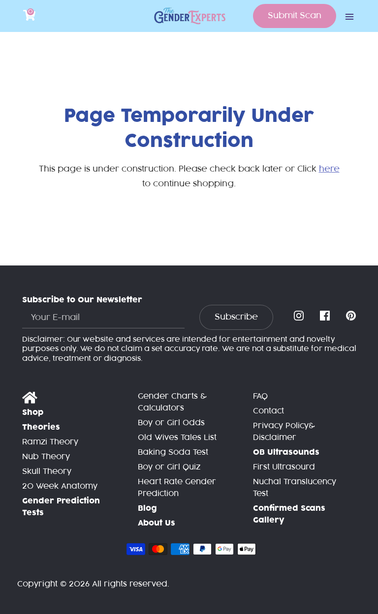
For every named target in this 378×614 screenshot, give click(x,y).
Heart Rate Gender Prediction (177, 487)
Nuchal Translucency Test (294, 487)
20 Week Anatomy (59, 486)
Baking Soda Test (173, 452)
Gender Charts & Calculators (172, 402)
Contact (268, 411)
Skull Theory (46, 471)
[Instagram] (300, 316)
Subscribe (236, 317)
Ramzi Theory (50, 442)
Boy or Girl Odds (171, 423)
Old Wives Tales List (177, 437)
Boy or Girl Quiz (169, 467)
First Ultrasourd (284, 467)
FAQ (260, 396)
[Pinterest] (352, 316)
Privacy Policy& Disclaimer (284, 431)
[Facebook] (326, 316)
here (329, 169)
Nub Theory (46, 457)
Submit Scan (294, 16)
